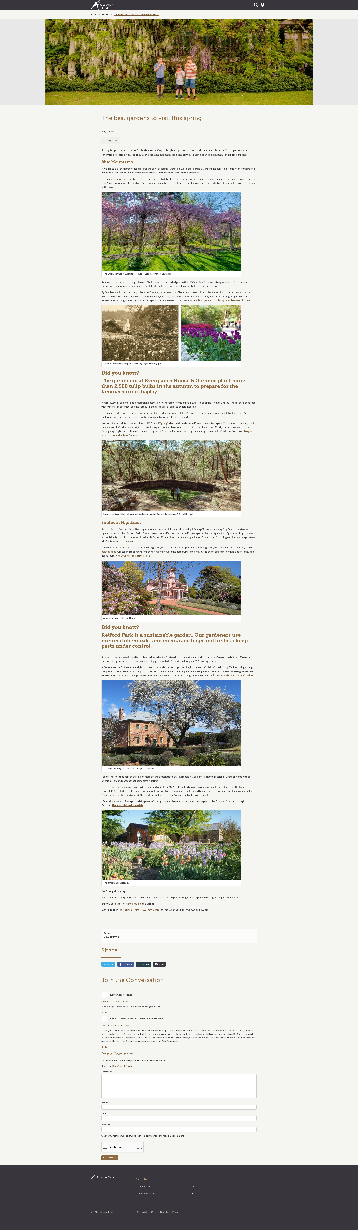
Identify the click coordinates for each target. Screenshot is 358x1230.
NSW (111, 131)
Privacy (176, 1212)
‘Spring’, (163, 423)
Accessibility (143, 1212)
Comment (107, 1071)
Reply (104, 1012)
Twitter (110, 964)
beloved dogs (108, 551)
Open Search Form (256, 5)
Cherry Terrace (123, 178)
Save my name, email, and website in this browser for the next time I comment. (144, 1135)
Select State (262, 5)
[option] (179, 62)
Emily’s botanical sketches (115, 795)
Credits (154, 1212)
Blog (94, 14)
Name (105, 1102)
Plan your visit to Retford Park (132, 555)
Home (106, 14)
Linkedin (145, 964)
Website (105, 1124)
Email (161, 964)
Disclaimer (165, 1212)
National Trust (108, 5)
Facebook (128, 964)
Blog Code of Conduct (123, 1066)
